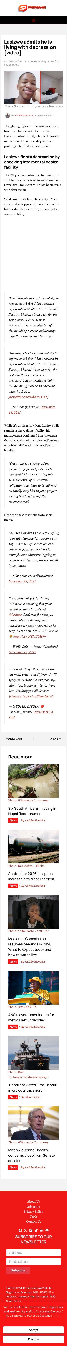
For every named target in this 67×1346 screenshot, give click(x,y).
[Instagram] (31, 1230)
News (13, 820)
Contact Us (33, 1221)
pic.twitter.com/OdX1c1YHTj (28, 397)
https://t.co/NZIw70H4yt (30, 636)
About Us (33, 1201)
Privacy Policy (33, 1211)
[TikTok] (36, 1230)
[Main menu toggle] (33, 20)
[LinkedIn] (41, 1230)
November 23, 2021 (22, 581)
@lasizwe (15, 614)
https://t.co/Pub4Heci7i (38, 696)
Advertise (33, 1206)
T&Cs (34, 1216)
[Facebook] (20, 1230)
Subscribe (18, 1270)
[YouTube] (47, 1230)
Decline (33, 1339)
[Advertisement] (33, 254)
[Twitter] (25, 1230)
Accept (33, 1330)
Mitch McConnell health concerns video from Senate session (31, 1155)
